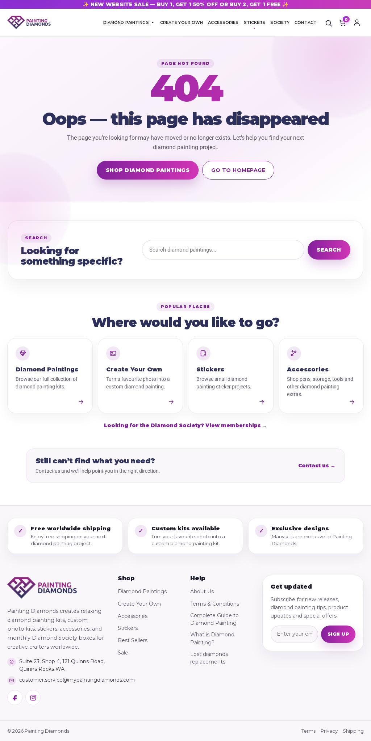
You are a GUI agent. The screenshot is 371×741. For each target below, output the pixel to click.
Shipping (353, 731)
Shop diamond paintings (148, 170)
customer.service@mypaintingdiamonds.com (62, 680)
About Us (202, 591)
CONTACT (306, 22)
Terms (308, 731)
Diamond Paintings (142, 591)
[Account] (357, 22)
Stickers (128, 628)
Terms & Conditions (214, 604)
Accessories (132, 616)
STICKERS (255, 22)
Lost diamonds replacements (209, 658)
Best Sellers (132, 640)
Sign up (338, 634)
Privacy (329, 731)
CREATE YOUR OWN (181, 22)
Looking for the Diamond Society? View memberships (185, 425)
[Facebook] (14, 697)
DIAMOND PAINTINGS (126, 22)
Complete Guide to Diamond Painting (214, 619)
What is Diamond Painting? (212, 638)
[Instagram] (33, 697)
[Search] (328, 22)
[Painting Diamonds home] (29, 22)
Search (329, 250)
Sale (123, 652)
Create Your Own (139, 604)
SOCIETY (279, 22)
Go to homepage (238, 170)
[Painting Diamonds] (42, 588)
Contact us (316, 465)
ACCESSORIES (223, 22)
